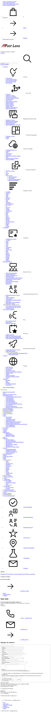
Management (8, 369)
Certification (5, 227)
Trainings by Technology (11, 96)
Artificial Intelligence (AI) (11, 150)
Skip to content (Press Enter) (9, 5)
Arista (7, 194)
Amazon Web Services (8, 413)
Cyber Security (9, 153)
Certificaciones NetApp (11, 450)
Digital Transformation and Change (13, 124)
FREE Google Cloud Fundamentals (13, 337)
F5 (6, 206)
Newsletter (25, 568)
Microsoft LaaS (9, 445)
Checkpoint (8, 202)
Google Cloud (9, 211)
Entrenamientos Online (28, 517)
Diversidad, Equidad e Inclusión (12, 376)
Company (5, 355)
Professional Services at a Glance (13, 295)
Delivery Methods (9, 103)
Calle (3, 655)
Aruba (7, 195)
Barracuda (8, 197)
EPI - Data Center (9, 487)
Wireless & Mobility (10, 159)
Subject (3, 663)
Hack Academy (9, 82)
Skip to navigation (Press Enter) (9, 1)
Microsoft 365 (9, 443)
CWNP (7, 462)
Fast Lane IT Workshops (8, 409)
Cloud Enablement (10, 399)
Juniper (7, 216)
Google (4, 431)
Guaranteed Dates (9, 99)
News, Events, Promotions (8, 309)
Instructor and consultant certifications (14, 371)
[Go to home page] (10, 50)
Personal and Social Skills (11, 122)
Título (3, 650)
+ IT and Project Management (9, 491)
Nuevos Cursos (26, 537)
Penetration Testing (10, 308)
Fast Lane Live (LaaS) (8, 411)
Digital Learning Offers (11, 108)
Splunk (7, 224)
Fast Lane (8, 207)
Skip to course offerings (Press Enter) (11, 4)
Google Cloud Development (14, 179)
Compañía (4, 652)
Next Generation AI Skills (11, 80)
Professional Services (7, 261)
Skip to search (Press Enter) (9, 2)
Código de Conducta (10, 375)
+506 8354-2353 (28, 618)
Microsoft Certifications (11, 440)
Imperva (7, 468)
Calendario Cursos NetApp (11, 451)
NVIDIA (8, 220)
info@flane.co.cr (23, 629)
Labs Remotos (26, 558)
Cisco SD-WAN (9, 405)
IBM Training (6, 432)
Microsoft (8, 218)
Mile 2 (7, 470)
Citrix (7, 201)
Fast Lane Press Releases (11, 321)
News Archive (9, 322)
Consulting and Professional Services (13, 396)
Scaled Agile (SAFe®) (8, 456)
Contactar (3, 53)
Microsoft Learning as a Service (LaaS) (14, 407)
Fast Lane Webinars (7, 493)
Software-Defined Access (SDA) (13, 423)
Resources (5, 379)
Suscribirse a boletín (24, 591)
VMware (8, 226)
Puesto (3, 651)
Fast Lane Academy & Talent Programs (14, 277)
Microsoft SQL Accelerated (11, 444)
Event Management (10, 276)
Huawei (7, 212)
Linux (7, 157)
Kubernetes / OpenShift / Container (13, 156)
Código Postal (5, 656)
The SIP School (9, 473)
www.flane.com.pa (24, 639)
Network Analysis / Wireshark (12, 158)
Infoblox (7, 469)
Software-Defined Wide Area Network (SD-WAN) (16, 424)
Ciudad (3, 659)
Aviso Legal (5, 703)
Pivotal (7, 472)
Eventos (5, 492)
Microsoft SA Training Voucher (12, 446)
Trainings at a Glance (10, 120)
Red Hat (7, 222)
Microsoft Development (13, 180)
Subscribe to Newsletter (11, 323)
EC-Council (8, 205)
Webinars (8, 382)
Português (25, 38)
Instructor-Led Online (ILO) (12, 107)
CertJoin (7, 137)
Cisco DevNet (11, 178)
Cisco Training (9, 417)
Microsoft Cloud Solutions (11, 406)
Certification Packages (10, 350)
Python (7, 173)
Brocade (7, 199)
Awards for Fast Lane (10, 370)
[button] (12, 39)
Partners (7, 374)
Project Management (10, 123)
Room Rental (8, 282)
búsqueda (3, 63)
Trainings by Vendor (10, 95)
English (24, 27)
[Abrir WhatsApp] (48, 709)
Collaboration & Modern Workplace (13, 300)
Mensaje (4, 669)
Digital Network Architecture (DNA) (13, 421)
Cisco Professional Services (11, 402)
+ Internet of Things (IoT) (8, 489)
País (3, 658)
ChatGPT (8, 151)
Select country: (6, 39)
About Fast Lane (9, 367)
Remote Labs (8, 283)
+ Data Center (6, 486)
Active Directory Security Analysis (13, 307)
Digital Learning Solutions (11, 273)
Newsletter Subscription (11, 383)
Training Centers (9, 106)
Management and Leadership (12, 121)
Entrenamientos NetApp (11, 449)
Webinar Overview (10, 334)
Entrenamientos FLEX (28, 527)
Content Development (10, 274)
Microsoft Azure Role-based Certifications (15, 442)
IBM (7, 213)
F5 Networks (8, 247)
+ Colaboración (6, 479)
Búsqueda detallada (5, 64)
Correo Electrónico (6, 662)
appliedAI (8, 193)
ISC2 (7, 214)
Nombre (3, 647)
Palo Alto (8, 255)
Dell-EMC (8, 464)
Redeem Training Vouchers (11, 101)
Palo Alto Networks (10, 221)
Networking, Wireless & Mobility (13, 302)
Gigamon (8, 209)
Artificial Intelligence (10, 297)
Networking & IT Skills (11, 81)
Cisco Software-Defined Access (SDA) (14, 404)
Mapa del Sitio (6, 707)
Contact (7, 377)
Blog (7, 381)
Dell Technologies (9, 203)
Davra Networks (9, 463)
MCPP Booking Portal (13, 354)
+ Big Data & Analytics (8, 476)
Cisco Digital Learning (10, 419)
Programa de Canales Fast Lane (9, 394)
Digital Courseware (10, 105)
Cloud (7, 152)
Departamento (5, 654)
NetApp (7, 219)
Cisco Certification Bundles (9, 495)
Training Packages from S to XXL (13, 349)
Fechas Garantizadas (10, 452)
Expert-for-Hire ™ (10, 398)
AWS (7, 196)
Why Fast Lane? (9, 368)
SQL (7, 174)
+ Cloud (5, 477)
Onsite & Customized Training (12, 97)
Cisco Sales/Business (10, 425)
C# (6, 172)
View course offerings (8, 387)
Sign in (4, 708)
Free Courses (8, 385)
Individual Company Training (12, 281)
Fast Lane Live (9, 78)
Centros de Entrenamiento (28, 547)
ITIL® (7, 138)
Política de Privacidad (7, 705)
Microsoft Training (10, 439)
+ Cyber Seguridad (7, 480)
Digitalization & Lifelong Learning (13, 279)
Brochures (8, 380)
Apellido (4, 648)
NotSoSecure (8, 485)
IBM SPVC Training (10, 436)
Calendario (8, 94)
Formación (5, 66)
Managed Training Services (11, 275)
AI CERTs (8, 191)
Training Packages (10, 102)
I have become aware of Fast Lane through (11, 670)
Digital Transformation (8, 408)
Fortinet (7, 208)
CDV (4, 702)
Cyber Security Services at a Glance (13, 306)
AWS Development (12, 176)
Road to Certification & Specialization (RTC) (17, 353)
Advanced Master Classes (11, 79)
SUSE (7, 225)
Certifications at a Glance (11, 239)
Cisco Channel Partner (10, 426)
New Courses (9, 100)
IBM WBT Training (10, 435)
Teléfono (3, 661)
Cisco (7, 200)
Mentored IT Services (10, 303)
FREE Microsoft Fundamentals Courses (14, 338)
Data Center (8, 154)
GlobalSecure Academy (11, 482)
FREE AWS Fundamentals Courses (13, 336)
